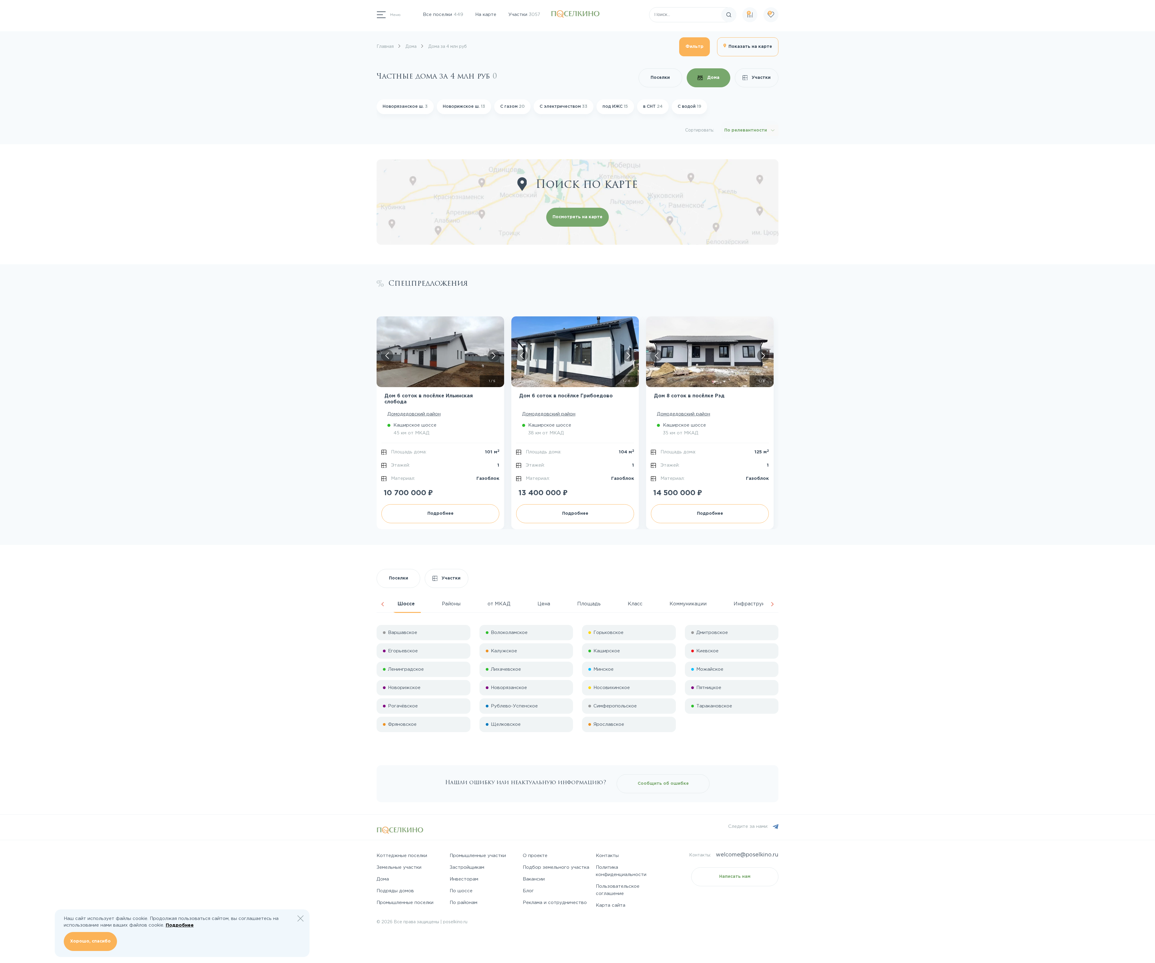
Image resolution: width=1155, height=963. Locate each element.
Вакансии (534, 879)
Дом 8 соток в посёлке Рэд (689, 396)
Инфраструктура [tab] (755, 604)
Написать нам (734, 876)
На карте (485, 15)
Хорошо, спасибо (90, 941)
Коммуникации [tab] (688, 604)
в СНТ (653, 106)
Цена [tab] (543, 604)
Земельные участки (399, 867)
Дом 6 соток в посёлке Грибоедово (566, 396)
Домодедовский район (414, 414)
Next (772, 604)
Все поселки (443, 15)
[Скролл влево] (387, 355)
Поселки (660, 77)
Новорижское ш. (464, 106)
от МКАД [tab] (499, 604)
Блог (528, 891)
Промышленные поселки (405, 903)
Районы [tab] (451, 604)
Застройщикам (467, 867)
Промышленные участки (478, 856)
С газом (512, 106)
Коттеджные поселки (402, 856)
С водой (689, 106)
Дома (712, 77)
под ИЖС (615, 106)
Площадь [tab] (589, 604)
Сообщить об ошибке (663, 783)
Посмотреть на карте (577, 217)
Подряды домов (395, 891)
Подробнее (440, 513)
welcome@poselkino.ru (747, 855)
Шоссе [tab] (406, 604)
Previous (383, 604)
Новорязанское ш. (405, 106)
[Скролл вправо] (494, 355)
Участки (524, 15)
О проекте (535, 856)
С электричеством (563, 106)
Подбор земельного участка (556, 867)
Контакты (607, 856)
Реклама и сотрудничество (555, 903)
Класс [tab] (635, 604)
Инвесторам (464, 879)
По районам (463, 903)
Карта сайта (610, 905)
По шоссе (461, 891)
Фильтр (694, 46)
